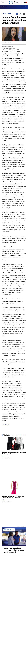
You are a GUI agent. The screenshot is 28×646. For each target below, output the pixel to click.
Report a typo (6, 424)
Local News (6, 13)
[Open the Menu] (2, 2)
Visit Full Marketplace (21, 435)
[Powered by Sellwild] (24, 526)
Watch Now (23, 2)
